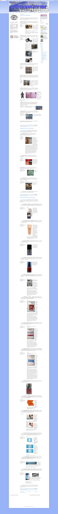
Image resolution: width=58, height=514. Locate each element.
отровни (32, 489)
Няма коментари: (31, 194)
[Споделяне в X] (35, 125)
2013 (41, 47)
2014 (41, 46)
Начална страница (29, 491)
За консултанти (20, 12)
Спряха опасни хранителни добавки (45, 26)
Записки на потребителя (41, 12)
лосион (29, 489)
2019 (41, 44)
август (41, 49)
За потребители (25, 12)
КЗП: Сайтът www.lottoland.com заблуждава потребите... (44, 55)
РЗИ (24, 126)
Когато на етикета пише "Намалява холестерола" (45, 36)
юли (41, 50)
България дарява (45, 39)
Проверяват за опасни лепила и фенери (27, 128)
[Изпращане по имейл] (34, 125)
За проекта (16, 12)
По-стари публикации (36, 491)
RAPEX (26, 126)
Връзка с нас (46, 12)
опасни (30, 489)
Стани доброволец (30, 12)
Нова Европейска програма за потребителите (43, 31)
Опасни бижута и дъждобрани (25, 15)
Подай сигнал (35, 12)
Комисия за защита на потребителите (25, 489)
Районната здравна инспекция (24, 199)
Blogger (32, 506)
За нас (13, 12)
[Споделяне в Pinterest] (36, 125)
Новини (10, 12)
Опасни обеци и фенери (43, 56)
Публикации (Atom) (24, 492)
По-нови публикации (22, 491)
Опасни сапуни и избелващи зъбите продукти (28, 197)
